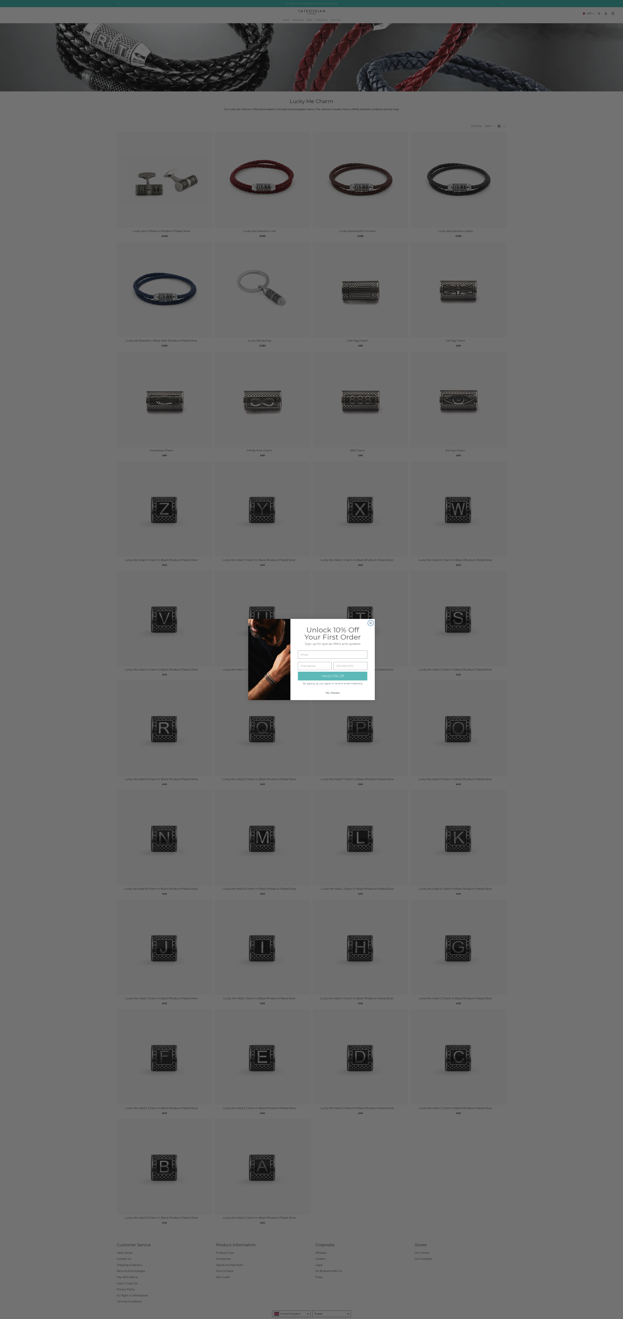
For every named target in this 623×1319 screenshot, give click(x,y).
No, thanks (333, 692)
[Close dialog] (370, 623)
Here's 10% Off (333, 676)
